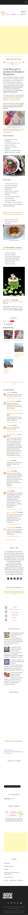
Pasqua (17, 56)
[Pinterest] (15, 903)
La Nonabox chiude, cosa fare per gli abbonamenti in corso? (17, 661)
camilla (9, 460)
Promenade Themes (14, 910)
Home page (7, 863)
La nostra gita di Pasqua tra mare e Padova (18, 355)
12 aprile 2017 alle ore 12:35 (14, 398)
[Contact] (21, 903)
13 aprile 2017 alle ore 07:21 (14, 524)
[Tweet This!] (9, 321)
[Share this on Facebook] (7, 321)
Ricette (22, 56)
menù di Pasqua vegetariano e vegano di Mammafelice (13, 131)
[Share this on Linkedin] (15, 321)
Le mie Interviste (8, 877)
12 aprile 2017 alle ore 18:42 (14, 457)
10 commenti (16, 63)
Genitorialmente (11, 527)
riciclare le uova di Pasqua (13, 301)
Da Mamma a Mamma (18, 906)
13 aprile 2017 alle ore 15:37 (14, 536)
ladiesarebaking (11, 401)
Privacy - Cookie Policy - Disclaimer (13, 880)
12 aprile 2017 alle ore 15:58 (14, 410)
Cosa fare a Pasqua (9, 56)
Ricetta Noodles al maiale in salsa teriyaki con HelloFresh (17, 634)
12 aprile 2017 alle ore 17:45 (14, 431)
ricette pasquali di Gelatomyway (14, 249)
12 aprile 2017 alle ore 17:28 (14, 422)
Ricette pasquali (14, 59)
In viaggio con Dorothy (13, 434)
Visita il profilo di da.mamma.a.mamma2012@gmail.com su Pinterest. (13, 751)
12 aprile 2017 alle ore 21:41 (14, 467)
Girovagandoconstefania (14, 413)
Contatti (6, 869)
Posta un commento (10, 539)
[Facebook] (8, 903)
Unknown (9, 392)
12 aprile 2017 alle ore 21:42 (14, 487)
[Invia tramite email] (7, 324)
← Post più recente (7, 382)
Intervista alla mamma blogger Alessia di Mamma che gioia (16, 674)
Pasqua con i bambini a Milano (7, 371)
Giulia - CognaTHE (12, 512)
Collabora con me (8, 866)
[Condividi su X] (10, 324)
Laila (8, 490)
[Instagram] (18, 903)
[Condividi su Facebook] (11, 324)
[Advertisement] (14, 40)
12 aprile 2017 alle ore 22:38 (14, 509)
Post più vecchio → (21, 382)
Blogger (17, 908)
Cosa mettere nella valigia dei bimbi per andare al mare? (16, 649)
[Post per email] (4, 324)
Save (13, 321)
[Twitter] (11, 903)
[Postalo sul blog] (8, 324)
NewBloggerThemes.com (16, 912)
